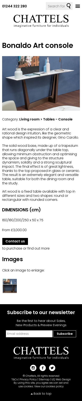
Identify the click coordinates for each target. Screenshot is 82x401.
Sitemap (44, 379)
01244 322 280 (14, 6)
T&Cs (14, 379)
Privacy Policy (28, 379)
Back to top (43, 394)
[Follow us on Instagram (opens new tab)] (31, 367)
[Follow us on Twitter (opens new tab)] (50, 367)
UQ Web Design (61, 379)
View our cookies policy (49, 386)
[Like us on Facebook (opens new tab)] (41, 367)
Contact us (15, 241)
